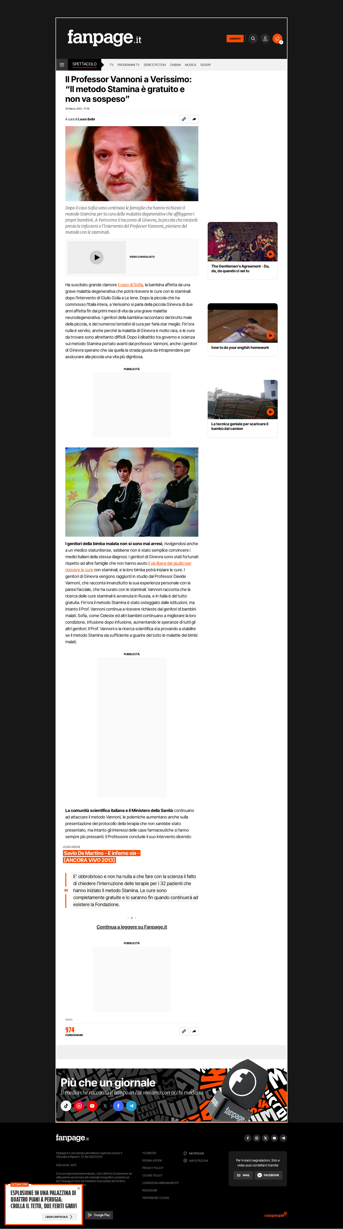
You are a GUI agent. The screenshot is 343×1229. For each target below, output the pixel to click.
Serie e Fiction (155, 65)
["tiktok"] (66, 1105)
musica (190, 65)
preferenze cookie (155, 1198)
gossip (205, 65)
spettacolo (85, 64)
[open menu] (62, 65)
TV (111, 65)
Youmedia (149, 1153)
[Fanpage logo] (98, 38)
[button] (194, 119)
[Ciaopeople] (276, 1216)
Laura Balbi (86, 119)
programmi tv (129, 65)
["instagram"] (79, 1105)
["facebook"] (118, 1105)
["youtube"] (92, 1105)
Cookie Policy (152, 1175)
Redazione (149, 1190)
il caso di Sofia (130, 284)
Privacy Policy (152, 1168)
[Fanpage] (72, 1138)
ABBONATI (235, 38)
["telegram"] (131, 1105)
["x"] (105, 1105)
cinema (175, 65)
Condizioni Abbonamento (160, 1183)
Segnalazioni (152, 1160)
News (69, 1019)
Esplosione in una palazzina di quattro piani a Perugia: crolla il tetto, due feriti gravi (43, 1199)
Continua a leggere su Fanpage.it (132, 927)
